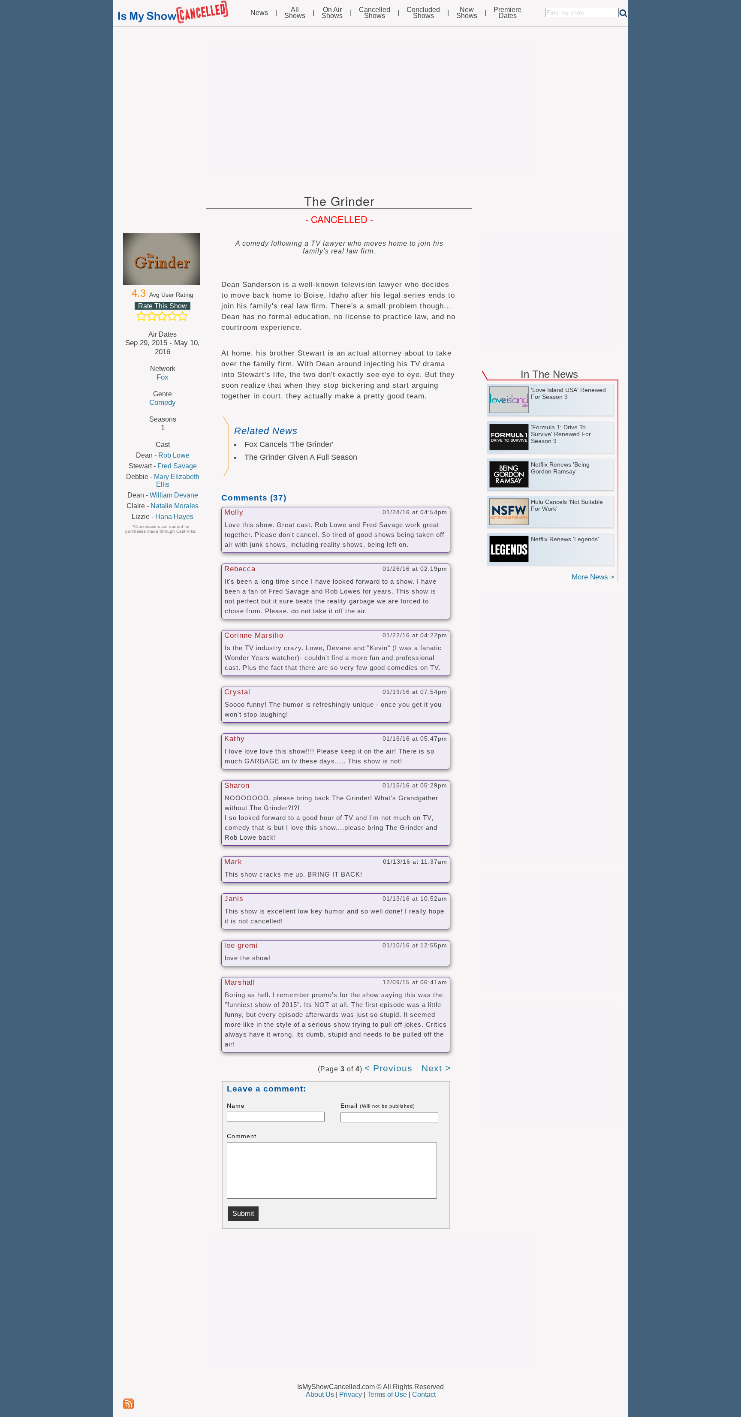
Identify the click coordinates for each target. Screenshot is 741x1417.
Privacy (350, 1394)
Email (377, 1105)
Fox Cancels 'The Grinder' (288, 444)
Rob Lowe (174, 455)
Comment (241, 1136)
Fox (163, 377)
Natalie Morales (175, 506)
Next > (436, 1068)
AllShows (294, 13)
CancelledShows (374, 13)
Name (236, 1105)
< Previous (388, 1068)
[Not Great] (152, 316)
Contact (424, 1394)
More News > (593, 577)
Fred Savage (177, 466)
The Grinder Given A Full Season (300, 457)
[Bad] (141, 316)
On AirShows (332, 13)
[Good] (172, 316)
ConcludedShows (423, 13)
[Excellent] (183, 316)
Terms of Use (387, 1394)
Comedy (162, 402)
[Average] (162, 316)
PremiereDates (507, 13)
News (259, 13)
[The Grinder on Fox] (162, 259)
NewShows (466, 13)
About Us (320, 1394)
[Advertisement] (370, 108)
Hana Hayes (174, 516)
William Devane (174, 495)
